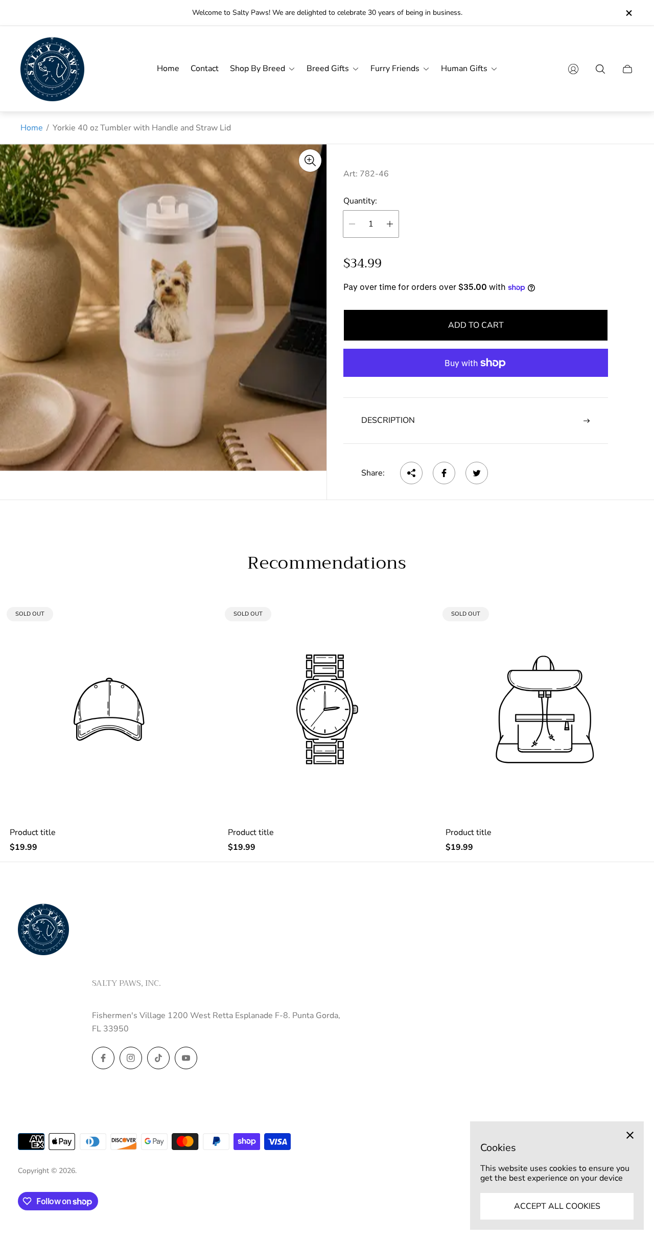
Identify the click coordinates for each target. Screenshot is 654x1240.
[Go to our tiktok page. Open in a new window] (158, 1058)
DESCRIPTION (388, 420)
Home (31, 127)
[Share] (411, 473)
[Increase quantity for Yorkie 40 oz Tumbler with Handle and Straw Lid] (390, 224)
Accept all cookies (557, 1206)
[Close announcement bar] (628, 13)
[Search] (600, 69)
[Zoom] (310, 160)
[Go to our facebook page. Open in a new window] (103, 1058)
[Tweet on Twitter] (476, 473)
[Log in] (573, 69)
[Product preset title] (109, 709)
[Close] (630, 1135)
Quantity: (360, 201)
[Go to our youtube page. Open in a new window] (186, 1058)
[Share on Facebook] (444, 473)
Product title (33, 832)
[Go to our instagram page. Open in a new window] (131, 1058)
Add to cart (476, 325)
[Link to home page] (43, 930)
